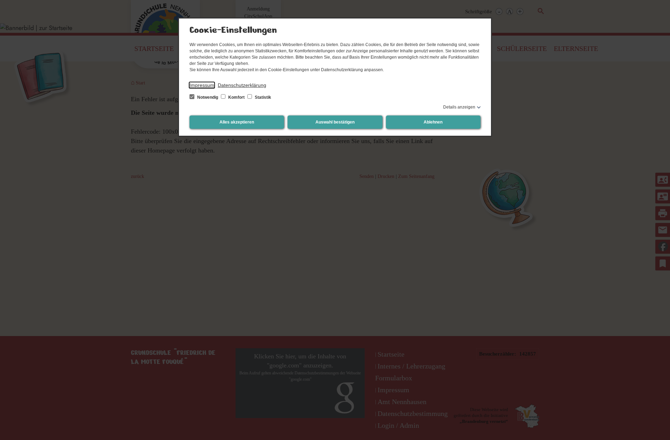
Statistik (262, 97)
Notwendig (207, 97)
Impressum (201, 85)
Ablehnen (433, 122)
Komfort (236, 97)
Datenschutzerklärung (242, 85)
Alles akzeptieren (236, 122)
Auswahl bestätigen (335, 122)
